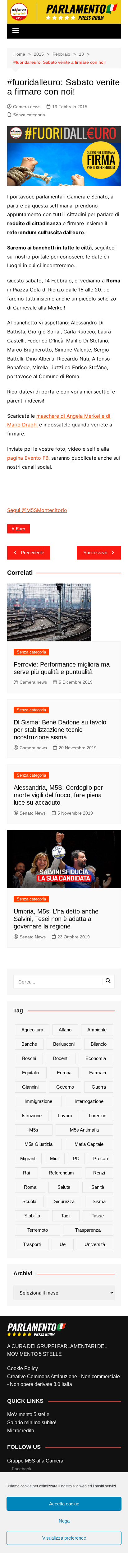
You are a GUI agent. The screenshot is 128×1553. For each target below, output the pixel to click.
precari (100, 1158)
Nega (64, 1520)
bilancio (99, 1044)
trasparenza (88, 1230)
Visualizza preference (64, 1538)
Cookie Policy (22, 1368)
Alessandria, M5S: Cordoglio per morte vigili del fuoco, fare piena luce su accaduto (58, 795)
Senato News (33, 813)
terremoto (37, 1230)
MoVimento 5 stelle (28, 1414)
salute (63, 1187)
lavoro (65, 1115)
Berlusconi (64, 1044)
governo (65, 1087)
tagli (65, 1215)
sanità (97, 1187)
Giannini (30, 1087)
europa (64, 1072)
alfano (65, 1029)
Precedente (32, 552)
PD (76, 1158)
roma (30, 1187)
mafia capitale (89, 1144)
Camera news (26, 106)
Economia (95, 1058)
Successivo (95, 552)
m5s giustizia (39, 1144)
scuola (29, 1201)
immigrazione (38, 1101)
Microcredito (20, 1430)
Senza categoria (29, 114)
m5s (33, 1129)
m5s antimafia (84, 1129)
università (95, 1244)
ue (63, 1244)
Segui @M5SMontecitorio (37, 510)
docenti (60, 1058)
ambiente (97, 1029)
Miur (54, 1158)
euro (20, 528)
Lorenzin (97, 1115)
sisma (99, 1201)
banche (29, 1044)
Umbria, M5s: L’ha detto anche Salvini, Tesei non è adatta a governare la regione (56, 919)
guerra (99, 1087)
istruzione (32, 1115)
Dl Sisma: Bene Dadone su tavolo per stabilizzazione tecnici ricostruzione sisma (60, 730)
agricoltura (32, 1029)
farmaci (97, 1072)
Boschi (29, 1058)
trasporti (32, 1244)
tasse (98, 1215)
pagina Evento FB (27, 458)
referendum (61, 1172)
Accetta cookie (64, 1503)
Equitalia (30, 1072)
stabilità (32, 1215)
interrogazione (89, 1101)
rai (26, 1172)
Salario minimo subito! (31, 1422)
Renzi (99, 1172)
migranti (28, 1158)
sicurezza (64, 1201)
